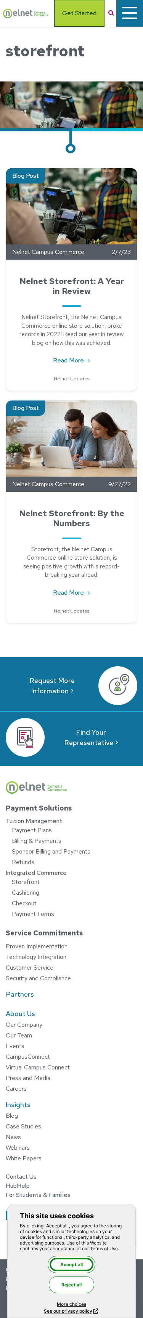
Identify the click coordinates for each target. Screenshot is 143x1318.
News (13, 1137)
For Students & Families (38, 1195)
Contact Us (21, 1177)
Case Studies (23, 1126)
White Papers (24, 1158)
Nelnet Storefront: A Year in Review (71, 286)
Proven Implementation (36, 946)
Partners (20, 994)
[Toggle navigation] (129, 13)
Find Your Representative (88, 737)
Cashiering (25, 893)
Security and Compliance (38, 978)
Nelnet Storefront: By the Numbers (71, 518)
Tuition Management (34, 821)
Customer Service (29, 968)
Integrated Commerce (36, 873)
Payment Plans (32, 830)
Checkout (24, 903)
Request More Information (52, 685)
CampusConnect (28, 1057)
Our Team (19, 1035)
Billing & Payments (36, 841)
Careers (16, 1089)
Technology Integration (36, 957)
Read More (75, 360)
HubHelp (18, 1186)
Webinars (18, 1148)
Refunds (23, 862)
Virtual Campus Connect (38, 1067)
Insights (18, 1104)
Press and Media (28, 1078)
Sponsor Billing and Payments (51, 851)
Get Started (79, 13)
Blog (12, 1116)
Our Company (24, 1025)
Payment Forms (33, 914)
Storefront (26, 882)
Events (15, 1046)
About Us (20, 1013)
